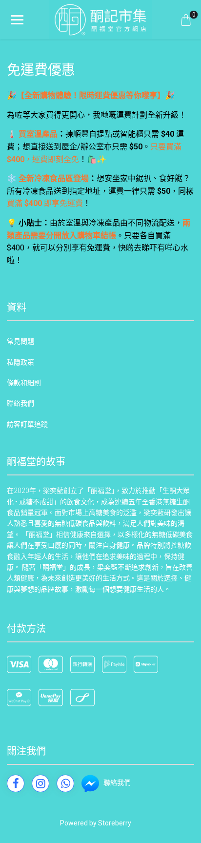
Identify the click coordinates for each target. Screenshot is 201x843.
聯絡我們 (20, 403)
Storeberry (114, 823)
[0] (186, 19)
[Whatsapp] (65, 783)
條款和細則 (24, 383)
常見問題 (20, 341)
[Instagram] (40, 783)
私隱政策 (20, 362)
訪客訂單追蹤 (27, 424)
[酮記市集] (100, 19)
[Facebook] (15, 783)
